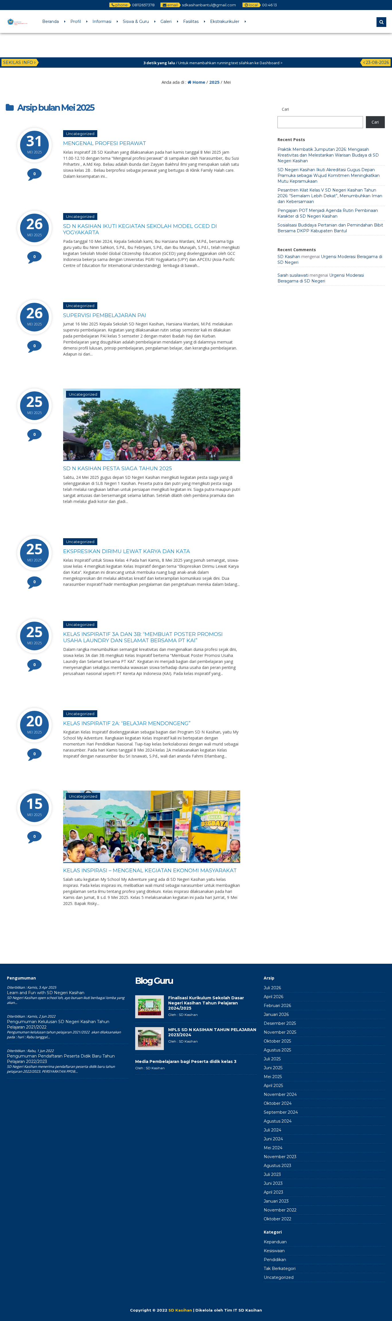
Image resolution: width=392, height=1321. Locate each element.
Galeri (166, 21)
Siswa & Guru (136, 21)
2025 (214, 82)
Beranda (50, 21)
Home (198, 82)
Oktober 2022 (277, 1219)
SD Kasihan (288, 256)
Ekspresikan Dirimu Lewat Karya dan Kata (126, 551)
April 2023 (273, 1192)
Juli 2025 (272, 1059)
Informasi (101, 21)
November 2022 (280, 1210)
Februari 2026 (277, 1005)
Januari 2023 (276, 1201)
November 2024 (280, 1094)
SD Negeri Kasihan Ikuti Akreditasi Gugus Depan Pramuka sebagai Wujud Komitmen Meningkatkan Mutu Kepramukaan (328, 175)
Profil (75, 21)
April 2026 (273, 996)
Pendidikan (275, 1259)
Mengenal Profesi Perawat (104, 143)
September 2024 (281, 1112)
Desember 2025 (280, 1023)
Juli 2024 (272, 1130)
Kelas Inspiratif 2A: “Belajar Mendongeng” (127, 723)
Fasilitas (191, 21)
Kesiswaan (274, 1250)
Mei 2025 (273, 1076)
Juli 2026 (272, 987)
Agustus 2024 (278, 1121)
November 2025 (280, 1032)
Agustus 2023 (277, 1165)
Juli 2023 (272, 1174)
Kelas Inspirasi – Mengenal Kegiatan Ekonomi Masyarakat (150, 870)
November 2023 (280, 1156)
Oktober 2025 (277, 1041)
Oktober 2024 (278, 1103)
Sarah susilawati (292, 275)
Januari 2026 (276, 1014)
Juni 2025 (273, 1067)
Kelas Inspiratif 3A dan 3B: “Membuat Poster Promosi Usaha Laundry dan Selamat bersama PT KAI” (143, 637)
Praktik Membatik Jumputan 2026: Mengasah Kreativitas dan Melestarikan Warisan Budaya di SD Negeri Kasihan (328, 155)
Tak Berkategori (280, 1268)
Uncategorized (80, 133)
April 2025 (273, 1085)
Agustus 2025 (277, 1050)
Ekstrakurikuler (224, 21)
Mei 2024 (273, 1147)
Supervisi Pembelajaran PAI (104, 315)
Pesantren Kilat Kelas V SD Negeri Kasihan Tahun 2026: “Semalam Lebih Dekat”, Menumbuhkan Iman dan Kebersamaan (329, 196)
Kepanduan (275, 1241)
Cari (375, 122)
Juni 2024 (273, 1139)
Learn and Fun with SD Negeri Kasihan (45, 992)
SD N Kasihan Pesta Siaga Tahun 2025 (117, 468)
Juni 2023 (273, 1183)
